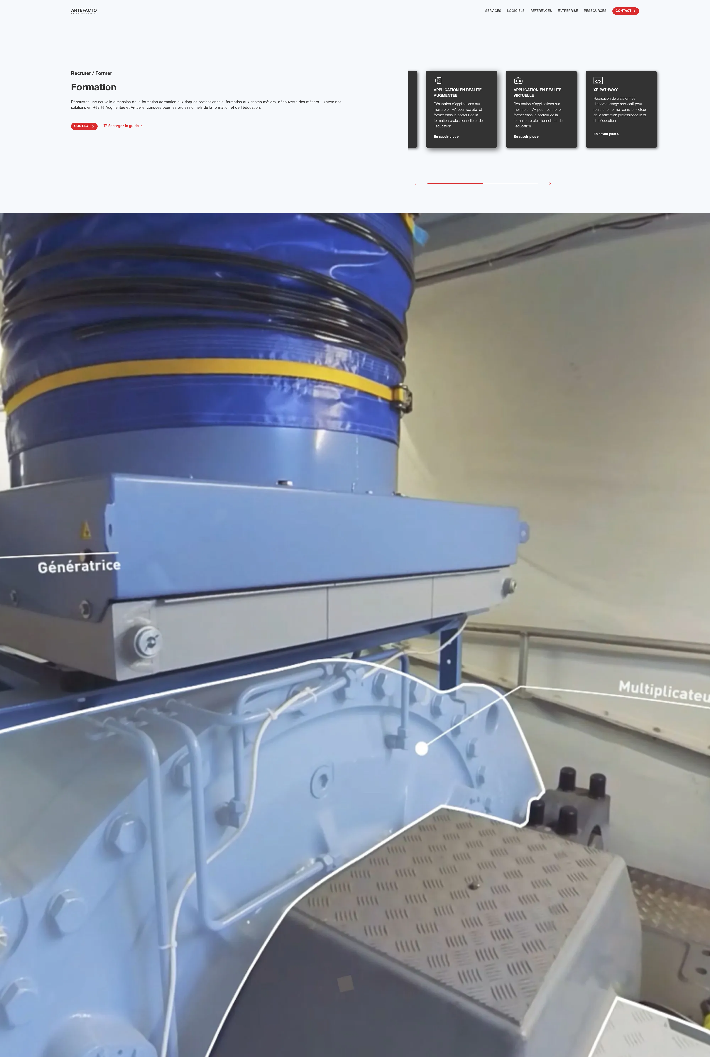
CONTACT (623, 11)
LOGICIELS (516, 11)
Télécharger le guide (121, 126)
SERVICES (493, 11)
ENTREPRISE (568, 11)
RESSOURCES (595, 11)
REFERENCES (541, 11)
